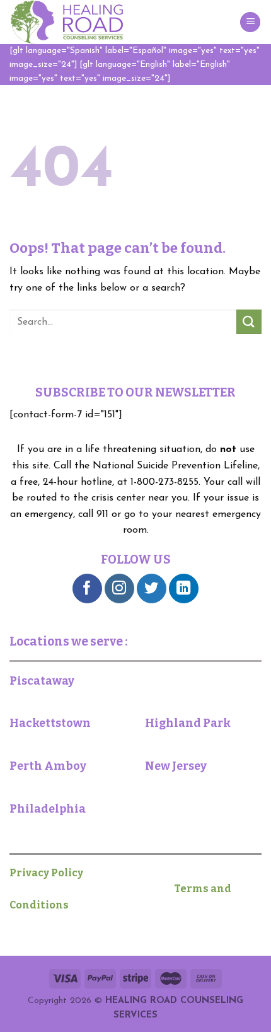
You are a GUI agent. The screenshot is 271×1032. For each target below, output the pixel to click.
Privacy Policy (51, 873)
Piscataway (41, 681)
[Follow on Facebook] (87, 588)
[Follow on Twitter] (151, 588)
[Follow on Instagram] (119, 588)
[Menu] (250, 22)
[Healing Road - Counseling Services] (72, 22)
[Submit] (249, 322)
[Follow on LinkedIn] (184, 588)
